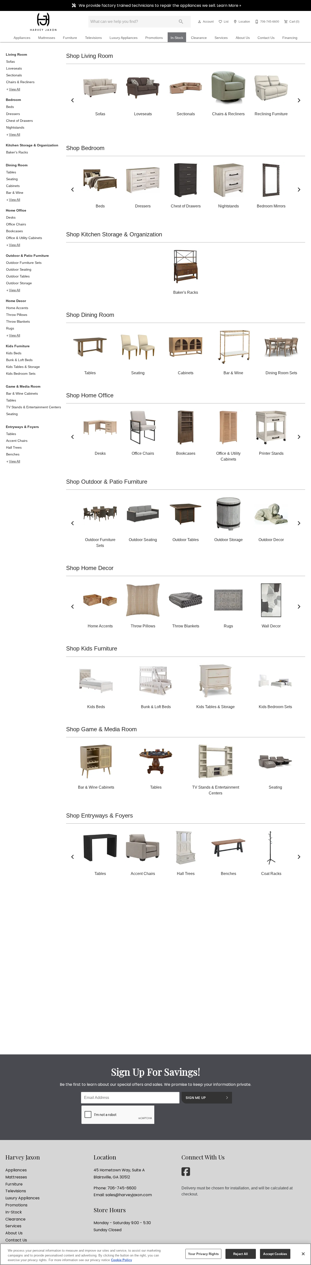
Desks (11, 217)
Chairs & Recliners (20, 82)
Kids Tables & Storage (23, 367)
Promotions (154, 38)
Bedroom (13, 100)
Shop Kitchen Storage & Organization (114, 234)
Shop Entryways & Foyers (99, 815)
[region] (155, 1254)
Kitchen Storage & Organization (32, 145)
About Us (243, 38)
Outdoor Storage (19, 283)
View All (14, 89)
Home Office (16, 210)
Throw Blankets (18, 321)
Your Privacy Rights (203, 1254)
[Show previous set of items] (72, 100)
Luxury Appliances (124, 38)
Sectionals (14, 75)
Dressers (13, 114)
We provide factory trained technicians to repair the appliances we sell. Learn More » (159, 5)
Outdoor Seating (18, 269)
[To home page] (43, 21)
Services (221, 38)
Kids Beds (13, 353)
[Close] (303, 1253)
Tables (11, 172)
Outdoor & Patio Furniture (27, 256)
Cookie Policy (121, 1260)
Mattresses (46, 38)
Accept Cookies (275, 1254)
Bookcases (14, 231)
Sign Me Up (196, 1097)
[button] (199, 22)
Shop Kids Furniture (91, 648)
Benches (12, 454)
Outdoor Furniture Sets (24, 263)
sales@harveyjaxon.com (128, 1195)
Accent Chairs (16, 441)
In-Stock (177, 38)
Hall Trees (14, 447)
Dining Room (16, 165)
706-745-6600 (121, 1188)
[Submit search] (181, 21)
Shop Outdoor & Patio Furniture (106, 481)
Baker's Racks (17, 152)
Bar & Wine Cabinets (22, 393)
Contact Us (266, 38)
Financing (289, 38)
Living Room (16, 54)
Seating (12, 179)
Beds (10, 107)
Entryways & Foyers (22, 427)
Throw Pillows (16, 315)
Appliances (22, 38)
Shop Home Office (89, 395)
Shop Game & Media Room (101, 729)
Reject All (240, 1254)
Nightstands (15, 127)
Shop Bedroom (85, 148)
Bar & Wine (14, 193)
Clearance (199, 38)
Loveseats (14, 68)
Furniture (70, 38)
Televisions (93, 38)
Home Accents (17, 308)
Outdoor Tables (18, 276)
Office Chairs (16, 224)
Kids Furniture (18, 346)
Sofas (10, 61)
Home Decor (16, 301)
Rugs (10, 328)
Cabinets (13, 186)
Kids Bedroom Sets (20, 373)
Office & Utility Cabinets (24, 238)
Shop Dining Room (90, 315)
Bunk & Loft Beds (19, 360)
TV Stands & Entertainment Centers (33, 407)
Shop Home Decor (89, 568)
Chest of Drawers (19, 121)
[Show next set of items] (299, 100)
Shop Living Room (89, 56)
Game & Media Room (23, 386)
